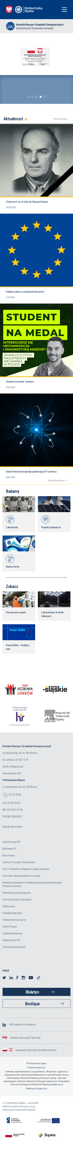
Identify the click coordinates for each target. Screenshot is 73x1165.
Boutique (32, 1003)
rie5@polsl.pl (16, 766)
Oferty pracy (9, 906)
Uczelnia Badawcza (12, 933)
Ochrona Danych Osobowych (17, 899)
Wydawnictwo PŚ (11, 940)
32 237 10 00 (14, 794)
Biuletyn (32, 991)
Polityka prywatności (36, 1067)
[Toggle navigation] (64, 9)
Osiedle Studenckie (12, 912)
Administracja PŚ (11, 841)
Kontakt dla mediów (13, 826)
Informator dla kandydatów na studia (21, 875)
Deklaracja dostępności (36, 1088)
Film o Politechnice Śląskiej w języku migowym (26, 868)
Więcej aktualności (56, 480)
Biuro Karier (9, 855)
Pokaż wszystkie (60, 119)
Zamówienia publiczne (14, 946)
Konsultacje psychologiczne (17, 892)
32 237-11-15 (22, 759)
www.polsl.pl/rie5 (12, 773)
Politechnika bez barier (14, 919)
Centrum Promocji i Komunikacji (19, 862)
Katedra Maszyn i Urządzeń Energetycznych (39, 24)
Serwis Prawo (10, 926)
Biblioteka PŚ (9, 848)
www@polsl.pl (56, 1084)
